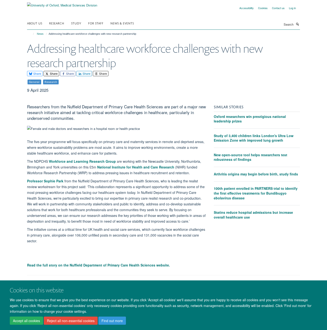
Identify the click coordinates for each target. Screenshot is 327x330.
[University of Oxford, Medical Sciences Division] (62, 3)
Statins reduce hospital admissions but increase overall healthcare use (253, 215)
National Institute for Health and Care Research (135, 167)
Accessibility (246, 8)
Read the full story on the (98, 265)
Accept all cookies (26, 320)
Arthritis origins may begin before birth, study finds (256, 174)
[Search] (297, 24)
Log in (292, 8)
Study (76, 23)
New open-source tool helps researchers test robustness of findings (250, 157)
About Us (34, 23)
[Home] (31, 33)
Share (37, 73)
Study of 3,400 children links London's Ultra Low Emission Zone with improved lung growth (253, 138)
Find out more (112, 320)
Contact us (278, 8)
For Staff (95, 23)
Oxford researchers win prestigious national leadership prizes (250, 119)
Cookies (263, 8)
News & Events (122, 23)
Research (56, 23)
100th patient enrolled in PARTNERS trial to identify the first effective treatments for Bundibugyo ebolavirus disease (256, 193)
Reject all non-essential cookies (71, 320)
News (40, 33)
